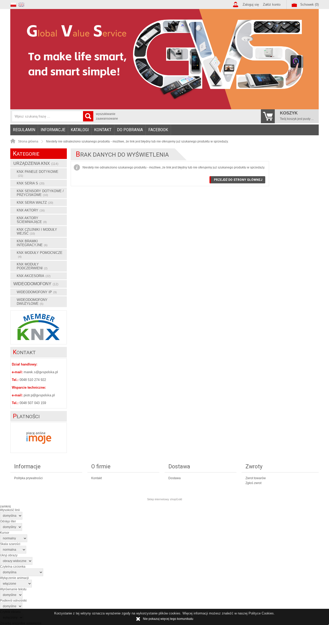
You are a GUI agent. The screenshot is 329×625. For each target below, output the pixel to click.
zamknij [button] (5, 506)
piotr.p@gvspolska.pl (39, 395)
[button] (14, 4)
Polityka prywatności (28, 478)
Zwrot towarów (255, 478)
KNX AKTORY (31, 210)
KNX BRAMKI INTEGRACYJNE (32, 243)
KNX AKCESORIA (34, 276)
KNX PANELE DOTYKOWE (37, 173)
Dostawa (174, 478)
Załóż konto (271, 4)
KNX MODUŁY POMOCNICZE (39, 254)
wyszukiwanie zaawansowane (107, 116)
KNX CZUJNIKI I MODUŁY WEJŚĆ (37, 231)
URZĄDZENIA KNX (35, 163)
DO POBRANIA (130, 130)
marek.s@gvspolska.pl (41, 372)
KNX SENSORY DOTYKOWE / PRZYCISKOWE (40, 193)
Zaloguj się (251, 4)
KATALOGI (80, 130)
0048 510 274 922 (33, 380)
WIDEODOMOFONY (35, 284)
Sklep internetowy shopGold (164, 499)
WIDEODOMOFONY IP (37, 292)
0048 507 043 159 (33, 403)
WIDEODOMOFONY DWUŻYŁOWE (32, 302)
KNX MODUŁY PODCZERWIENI (32, 266)
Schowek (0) (309, 4)
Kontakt (103, 130)
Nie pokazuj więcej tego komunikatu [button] (168, 619)
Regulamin (24, 130)
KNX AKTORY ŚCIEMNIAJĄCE (32, 220)
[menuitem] (24, 129)
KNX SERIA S (30, 183)
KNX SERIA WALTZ (35, 202)
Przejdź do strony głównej (238, 180)
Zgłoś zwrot (253, 483)
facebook (158, 130)
